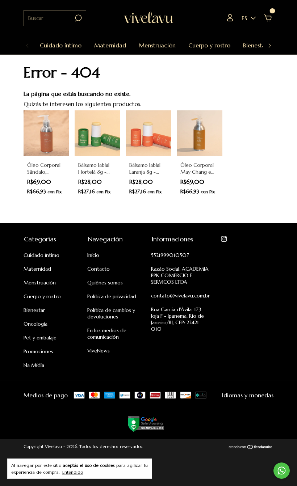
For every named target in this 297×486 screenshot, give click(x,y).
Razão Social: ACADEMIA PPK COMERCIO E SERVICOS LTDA (180, 275)
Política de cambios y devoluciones (111, 313)
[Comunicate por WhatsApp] (281, 470)
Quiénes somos (105, 282)
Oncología (35, 324)
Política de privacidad (111, 296)
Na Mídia (34, 365)
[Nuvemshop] (250, 447)
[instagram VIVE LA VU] (224, 239)
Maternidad (110, 45)
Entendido (72, 472)
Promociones (38, 351)
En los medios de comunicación (106, 333)
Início (93, 255)
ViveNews (98, 350)
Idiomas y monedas (247, 395)
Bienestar (255, 45)
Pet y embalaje (40, 337)
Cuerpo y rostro (209, 45)
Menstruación (157, 45)
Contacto (98, 269)
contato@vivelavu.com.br (180, 295)
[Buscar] (77, 18)
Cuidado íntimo (60, 45)
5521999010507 (170, 255)
